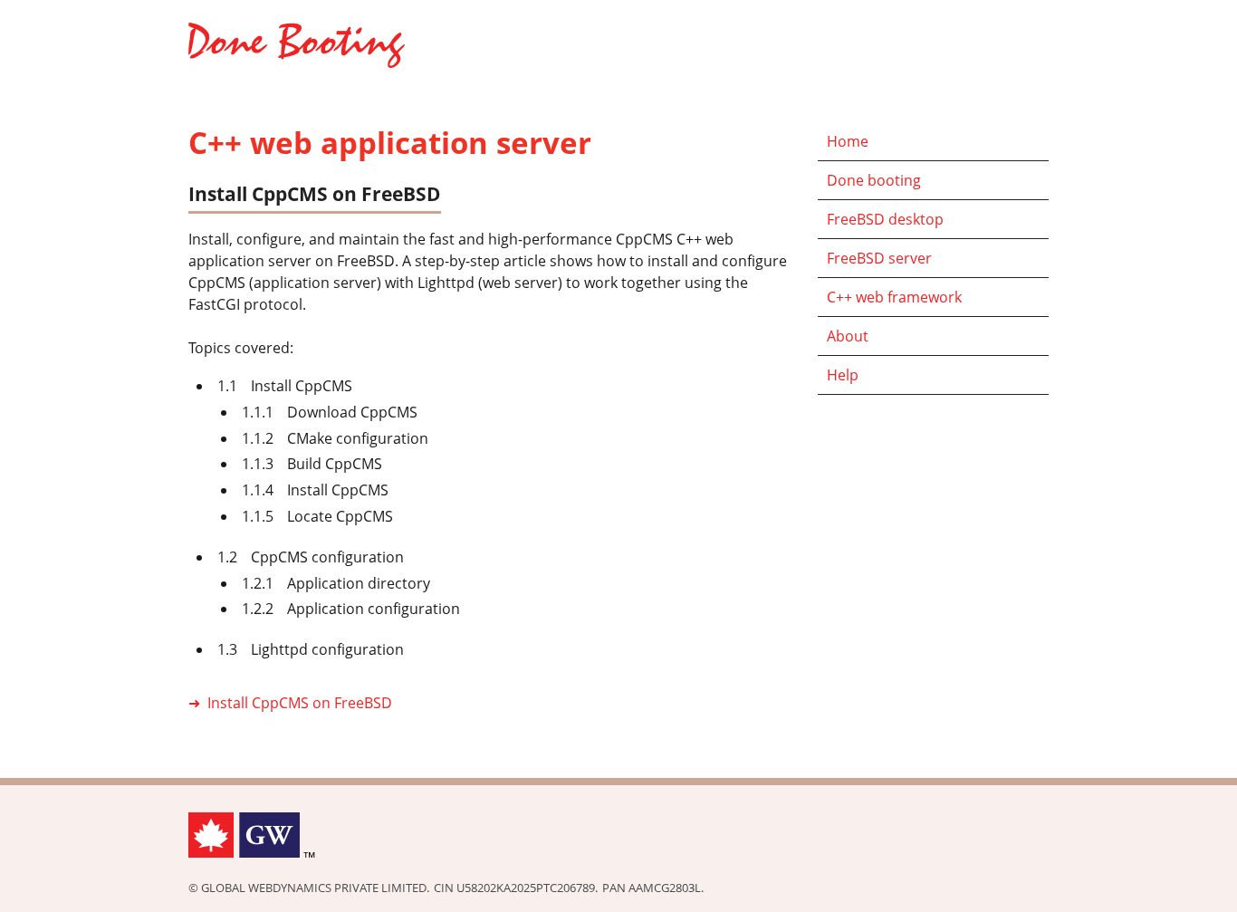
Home (847, 141)
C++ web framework (894, 297)
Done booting (874, 180)
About (847, 336)
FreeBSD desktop (885, 219)
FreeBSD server (879, 258)
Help (842, 375)
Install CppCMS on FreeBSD (299, 703)
